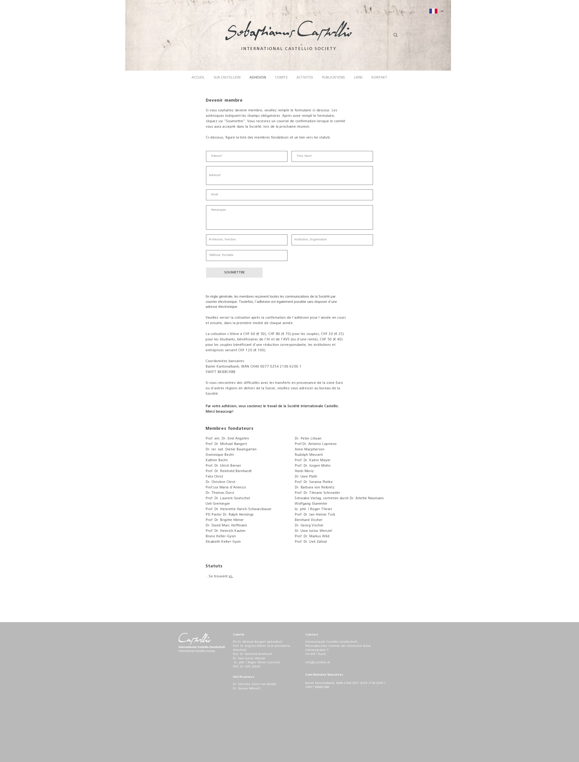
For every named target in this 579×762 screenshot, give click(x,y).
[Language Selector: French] (436, 11)
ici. (231, 576)
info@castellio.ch (317, 662)
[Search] (395, 35)
